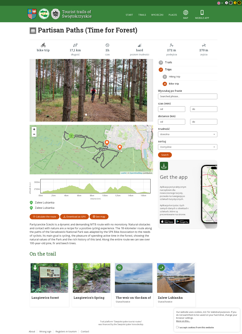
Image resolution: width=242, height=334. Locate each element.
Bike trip (173, 83)
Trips (168, 69)
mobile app (202, 17)
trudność (164, 129)
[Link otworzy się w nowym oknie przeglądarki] (167, 221)
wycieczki (157, 14)
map (185, 17)
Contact (85, 331)
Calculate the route (45, 216)
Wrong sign (45, 331)
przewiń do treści (205, 3)
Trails (168, 62)
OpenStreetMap (136, 173)
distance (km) (166, 116)
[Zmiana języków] (220, 3)
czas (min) (164, 103)
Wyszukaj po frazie (170, 91)
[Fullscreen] (149, 129)
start (129, 14)
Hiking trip (174, 76)
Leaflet (123, 173)
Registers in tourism (66, 331)
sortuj (162, 141)
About (32, 331)
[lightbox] (91, 90)
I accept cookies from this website (196, 327)
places (173, 14)
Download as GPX (76, 216)
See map (100, 216)
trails (142, 14)
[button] (39, 90)
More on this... (183, 320)
